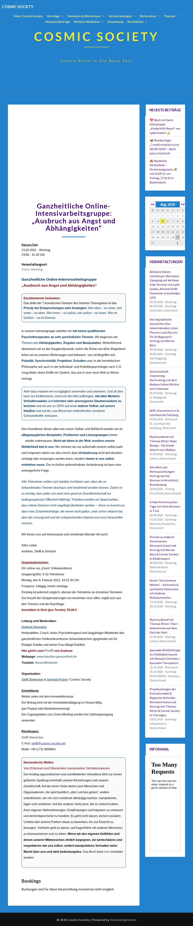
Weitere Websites (87, 21)
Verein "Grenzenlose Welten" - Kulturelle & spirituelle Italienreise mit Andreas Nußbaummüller (164, 589)
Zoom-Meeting (32, 269)
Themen (169, 16)
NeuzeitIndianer (46, 662)
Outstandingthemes (123, 920)
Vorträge (53, 16)
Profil (48, 651)
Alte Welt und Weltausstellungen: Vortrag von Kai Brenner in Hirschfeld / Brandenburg (164, 475)
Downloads (116, 21)
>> (183, 204)
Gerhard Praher (57, 679)
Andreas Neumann (34, 627)
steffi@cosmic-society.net (48, 743)
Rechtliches (135, 21)
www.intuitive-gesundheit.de (57, 656)
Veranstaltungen (120, 16)
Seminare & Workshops (84, 16)
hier (107, 851)
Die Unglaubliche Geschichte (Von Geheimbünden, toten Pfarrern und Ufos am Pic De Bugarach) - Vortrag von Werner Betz (164, 332)
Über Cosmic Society (28, 16)
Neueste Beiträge (57, 21)
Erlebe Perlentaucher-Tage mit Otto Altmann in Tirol (165, 506)
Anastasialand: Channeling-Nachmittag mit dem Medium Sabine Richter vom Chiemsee (164, 379)
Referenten (148, 16)
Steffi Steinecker (32, 679)
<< (153, 204)
